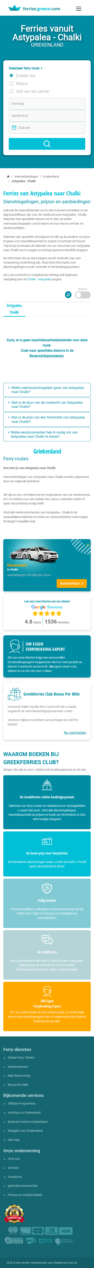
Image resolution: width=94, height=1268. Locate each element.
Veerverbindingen (26, 176)
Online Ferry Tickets (21, 1057)
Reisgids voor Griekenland (25, 1131)
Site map (14, 1140)
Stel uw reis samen (33, 91)
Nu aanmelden (75, 733)
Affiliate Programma (21, 1103)
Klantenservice (18, 1067)
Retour (22, 83)
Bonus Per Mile (18, 1085)
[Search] (47, 144)
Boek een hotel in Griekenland (27, 1122)
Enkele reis (25, 75)
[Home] (8, 176)
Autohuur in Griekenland (24, 1113)
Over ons (14, 1159)
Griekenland (51, 176)
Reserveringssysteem (47, 356)
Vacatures (15, 1177)
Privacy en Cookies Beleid (25, 1195)
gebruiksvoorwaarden (23, 1186)
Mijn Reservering (19, 1076)
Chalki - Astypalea (39, 279)
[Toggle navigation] (79, 8)
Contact (13, 1168)
